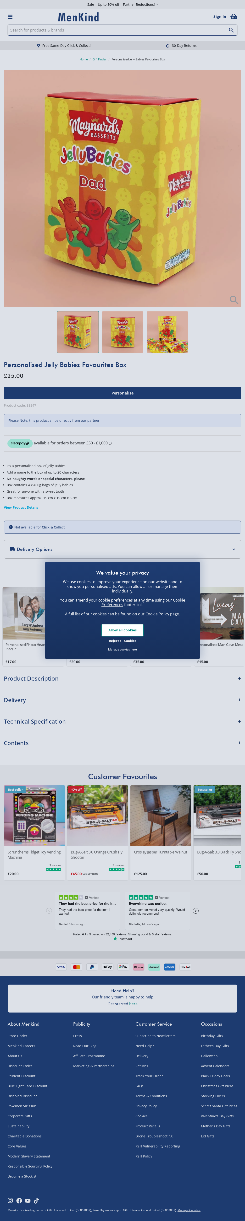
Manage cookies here (122, 649)
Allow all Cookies (122, 630)
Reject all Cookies (122, 641)
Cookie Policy (157, 614)
